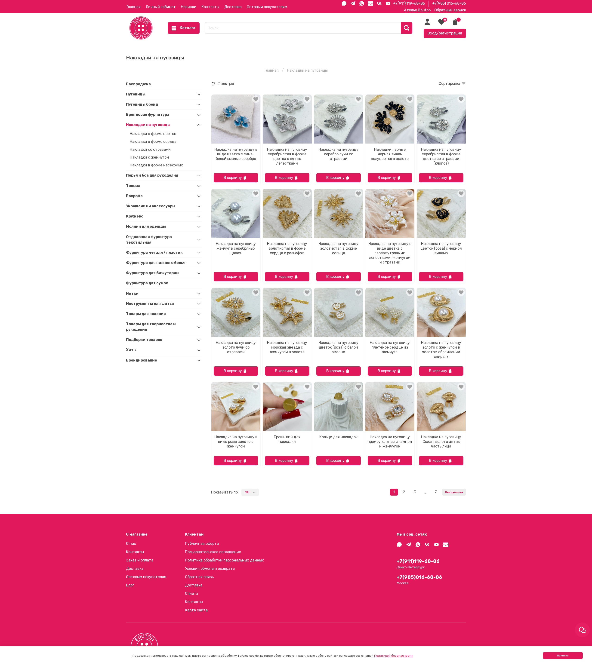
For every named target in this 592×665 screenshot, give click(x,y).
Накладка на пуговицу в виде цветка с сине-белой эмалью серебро (235, 154)
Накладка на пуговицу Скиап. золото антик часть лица (441, 441)
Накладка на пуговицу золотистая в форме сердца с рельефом (287, 248)
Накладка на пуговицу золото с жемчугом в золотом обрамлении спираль (441, 349)
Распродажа (138, 84)
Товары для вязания (146, 314)
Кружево (134, 216)
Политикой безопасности (393, 655)
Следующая (454, 492)
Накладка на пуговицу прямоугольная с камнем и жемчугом (390, 441)
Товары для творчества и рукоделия (151, 327)
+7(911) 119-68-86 (409, 3)
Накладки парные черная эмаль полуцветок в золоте (390, 154)
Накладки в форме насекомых (156, 165)
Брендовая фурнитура (147, 115)
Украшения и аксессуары (150, 206)
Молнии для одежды (146, 226)
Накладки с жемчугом (149, 157)
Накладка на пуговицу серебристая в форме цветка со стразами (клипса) (441, 156)
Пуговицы (135, 94)
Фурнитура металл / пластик (154, 252)
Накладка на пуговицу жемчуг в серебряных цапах (236, 248)
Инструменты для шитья (150, 303)
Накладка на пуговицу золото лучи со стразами (236, 347)
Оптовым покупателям (267, 7)
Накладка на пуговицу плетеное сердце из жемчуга (390, 347)
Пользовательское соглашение (213, 552)
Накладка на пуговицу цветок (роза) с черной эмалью (441, 248)
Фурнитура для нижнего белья (155, 262)
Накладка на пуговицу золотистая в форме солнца (338, 248)
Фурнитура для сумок (147, 283)
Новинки (188, 7)
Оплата (191, 593)
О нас (131, 543)
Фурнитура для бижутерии (152, 273)
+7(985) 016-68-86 (449, 3)
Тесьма (133, 186)
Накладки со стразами (150, 149)
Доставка (233, 7)
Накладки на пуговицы (148, 125)
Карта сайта (196, 610)
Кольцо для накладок (338, 437)
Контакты (210, 7)
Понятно (563, 655)
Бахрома (134, 196)
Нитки (132, 293)
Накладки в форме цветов (153, 134)
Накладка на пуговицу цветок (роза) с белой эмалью (338, 347)
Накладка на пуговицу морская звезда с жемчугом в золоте (287, 347)
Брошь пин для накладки (287, 439)
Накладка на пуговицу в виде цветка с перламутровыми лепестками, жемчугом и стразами (389, 253)
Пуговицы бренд (142, 104)
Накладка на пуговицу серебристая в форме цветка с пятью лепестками (287, 156)
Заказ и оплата (139, 560)
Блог (130, 585)
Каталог (188, 28)
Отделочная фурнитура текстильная (149, 240)
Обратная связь (199, 577)
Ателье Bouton (417, 10)
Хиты (131, 350)
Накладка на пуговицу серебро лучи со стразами (338, 154)
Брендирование (141, 360)
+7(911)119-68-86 (418, 561)
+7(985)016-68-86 (419, 577)
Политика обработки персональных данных (224, 560)
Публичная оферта (202, 543)
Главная (133, 7)
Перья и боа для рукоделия (152, 175)
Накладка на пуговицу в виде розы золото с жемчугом (235, 441)
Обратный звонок (450, 10)
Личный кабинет (161, 7)
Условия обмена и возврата (210, 568)
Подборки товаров (144, 340)
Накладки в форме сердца (153, 141)
